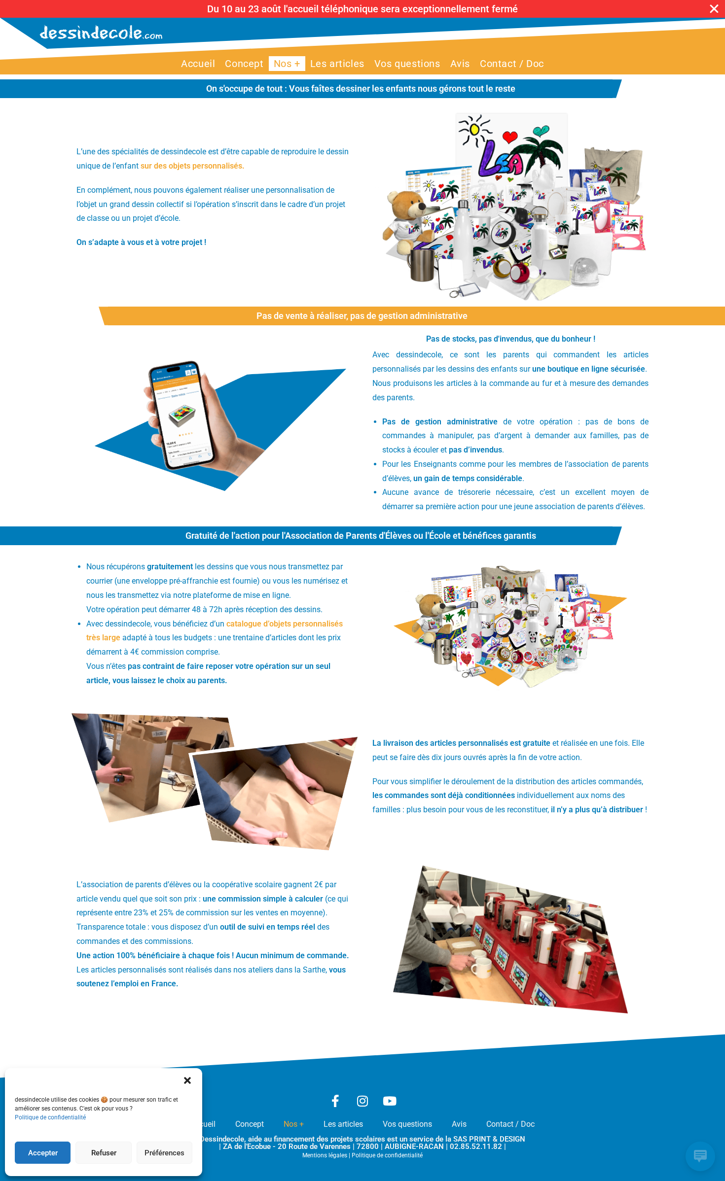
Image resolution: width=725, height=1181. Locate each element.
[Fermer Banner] (714, 9)
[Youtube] (389, 1100)
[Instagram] (362, 1100)
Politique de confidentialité (50, 1117)
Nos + (294, 1124)
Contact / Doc (510, 1124)
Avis (459, 1124)
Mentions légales (324, 1155)
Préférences (164, 1152)
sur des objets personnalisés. (193, 166)
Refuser (103, 1152)
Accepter (43, 1152)
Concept (249, 1124)
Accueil (203, 1124)
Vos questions (407, 1124)
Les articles (343, 1124)
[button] (187, 1080)
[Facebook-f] (335, 1100)
